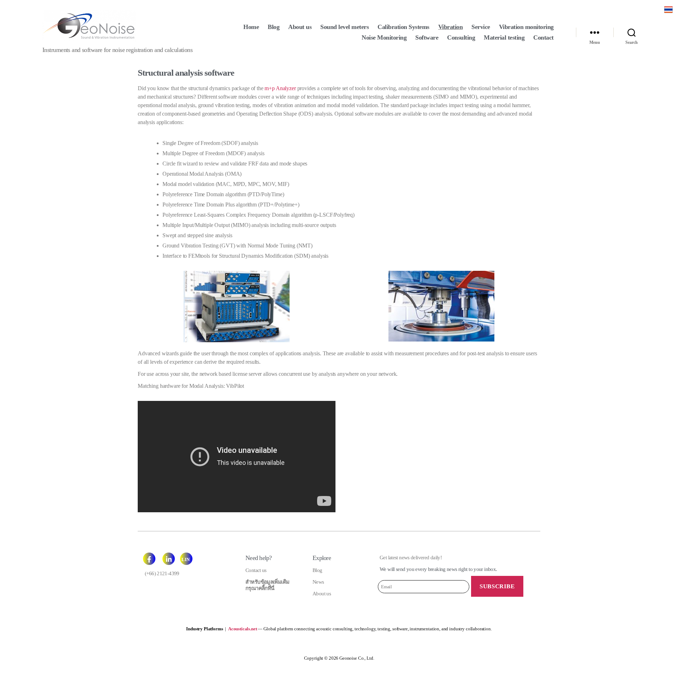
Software (426, 37)
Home (251, 26)
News (318, 582)
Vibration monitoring (526, 26)
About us (299, 26)
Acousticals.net (242, 628)
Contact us (256, 570)
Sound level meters (344, 26)
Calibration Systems (403, 26)
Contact (543, 37)
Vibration (450, 26)
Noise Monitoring (384, 37)
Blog (273, 26)
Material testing (504, 37)
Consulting (461, 37)
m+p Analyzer (280, 88)
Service (480, 26)
